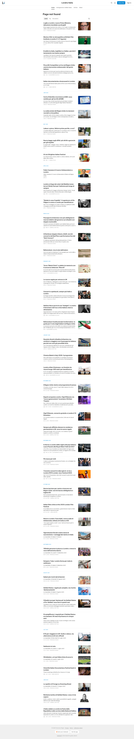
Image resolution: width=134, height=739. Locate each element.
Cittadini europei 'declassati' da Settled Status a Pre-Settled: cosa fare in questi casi (59, 601)
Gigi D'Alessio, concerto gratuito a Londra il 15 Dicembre (59, 414)
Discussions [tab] (55, 18)
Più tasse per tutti (49, 459)
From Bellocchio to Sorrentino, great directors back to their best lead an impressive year (59, 509)
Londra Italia (52, 160)
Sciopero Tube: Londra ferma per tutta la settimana (57, 562)
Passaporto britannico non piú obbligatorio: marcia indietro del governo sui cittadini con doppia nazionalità (59, 220)
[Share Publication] (114, 2)
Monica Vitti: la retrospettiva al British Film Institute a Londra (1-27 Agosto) (58, 38)
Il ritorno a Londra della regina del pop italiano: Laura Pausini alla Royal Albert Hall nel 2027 (59, 446)
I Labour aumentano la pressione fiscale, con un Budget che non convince (59, 461)
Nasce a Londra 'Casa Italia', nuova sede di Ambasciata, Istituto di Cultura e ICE (58, 520)
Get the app (74, 732)
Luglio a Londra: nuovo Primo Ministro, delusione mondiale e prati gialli (57, 24)
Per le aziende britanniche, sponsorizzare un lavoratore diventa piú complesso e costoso (58, 495)
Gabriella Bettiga (54, 227)
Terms (71, 728)
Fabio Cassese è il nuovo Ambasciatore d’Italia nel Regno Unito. (58, 175)
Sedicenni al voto (49, 646)
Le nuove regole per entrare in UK (55, 279)
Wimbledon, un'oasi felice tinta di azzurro (58, 657)
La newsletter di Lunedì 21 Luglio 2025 (53, 648)
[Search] (111, 2)
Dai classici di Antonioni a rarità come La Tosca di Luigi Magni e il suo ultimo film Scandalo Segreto (59, 42)
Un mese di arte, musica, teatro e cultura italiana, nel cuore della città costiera (59, 157)
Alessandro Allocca (54, 74)
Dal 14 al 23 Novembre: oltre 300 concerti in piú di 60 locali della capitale (59, 475)
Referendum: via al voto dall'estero (55, 250)
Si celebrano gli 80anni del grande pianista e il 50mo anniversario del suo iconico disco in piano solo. (57, 241)
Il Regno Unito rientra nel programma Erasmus (59, 385)
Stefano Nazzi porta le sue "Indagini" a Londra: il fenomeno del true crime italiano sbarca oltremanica (59, 308)
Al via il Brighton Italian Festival (54, 154)
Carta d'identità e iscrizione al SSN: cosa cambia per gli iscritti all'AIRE (57, 98)
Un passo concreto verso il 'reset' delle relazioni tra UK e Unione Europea (58, 387)
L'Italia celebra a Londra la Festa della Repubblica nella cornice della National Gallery (59, 710)
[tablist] (51, 18)
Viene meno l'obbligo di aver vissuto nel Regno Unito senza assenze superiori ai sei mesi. (59, 621)
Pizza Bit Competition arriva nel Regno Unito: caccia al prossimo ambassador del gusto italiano (59, 67)
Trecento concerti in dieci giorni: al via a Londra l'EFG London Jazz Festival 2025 (57, 472)
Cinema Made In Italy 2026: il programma (58, 355)
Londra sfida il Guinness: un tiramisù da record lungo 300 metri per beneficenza (57, 368)
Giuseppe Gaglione (51, 58)
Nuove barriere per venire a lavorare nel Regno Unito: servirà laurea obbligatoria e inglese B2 (58, 490)
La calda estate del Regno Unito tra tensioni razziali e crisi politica (58, 112)
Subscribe (121, 3)
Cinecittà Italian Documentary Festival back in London (59, 669)
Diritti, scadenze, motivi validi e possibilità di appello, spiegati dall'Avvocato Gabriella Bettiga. (59, 699)
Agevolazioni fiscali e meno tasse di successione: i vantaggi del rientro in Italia (58, 534)
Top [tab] (50, 18)
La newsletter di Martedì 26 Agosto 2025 (54, 579)
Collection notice (78, 728)
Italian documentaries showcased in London (59, 81)
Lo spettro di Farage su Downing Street (57, 684)
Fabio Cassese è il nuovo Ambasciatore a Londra (58, 171)
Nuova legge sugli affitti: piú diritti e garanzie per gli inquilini (59, 141)
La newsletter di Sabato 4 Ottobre (52, 537)
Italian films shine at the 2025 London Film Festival (58, 506)
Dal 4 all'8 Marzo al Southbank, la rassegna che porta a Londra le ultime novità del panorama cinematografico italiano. (58, 358)
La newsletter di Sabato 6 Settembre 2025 (54, 565)
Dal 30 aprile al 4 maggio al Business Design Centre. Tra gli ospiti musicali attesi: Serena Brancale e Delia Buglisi (59, 191)
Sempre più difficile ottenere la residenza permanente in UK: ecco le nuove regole (58, 428)
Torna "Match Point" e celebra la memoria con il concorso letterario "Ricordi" (59, 266)
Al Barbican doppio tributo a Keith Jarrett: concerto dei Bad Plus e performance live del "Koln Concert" (59, 236)
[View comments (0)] (55, 33)
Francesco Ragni (51, 30)
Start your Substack (63, 732)
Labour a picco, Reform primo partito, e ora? (59, 128)
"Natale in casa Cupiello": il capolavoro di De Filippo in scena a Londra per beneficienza (59, 201)
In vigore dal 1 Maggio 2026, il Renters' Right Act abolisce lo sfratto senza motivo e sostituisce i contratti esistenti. (59, 145)
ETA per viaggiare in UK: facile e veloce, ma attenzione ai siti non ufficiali (58, 635)
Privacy (67, 728)
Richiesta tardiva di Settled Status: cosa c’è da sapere (59, 696)
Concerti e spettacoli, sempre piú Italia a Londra (57, 292)
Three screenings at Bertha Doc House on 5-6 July (56, 672)
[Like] (44, 47)
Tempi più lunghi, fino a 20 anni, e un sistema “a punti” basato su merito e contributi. (58, 432)
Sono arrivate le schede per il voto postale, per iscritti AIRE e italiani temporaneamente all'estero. (59, 253)
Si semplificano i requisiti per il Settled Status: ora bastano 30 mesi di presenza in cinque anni (59, 616)
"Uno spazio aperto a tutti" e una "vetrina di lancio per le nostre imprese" (58, 523)
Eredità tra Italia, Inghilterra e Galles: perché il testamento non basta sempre (59, 52)
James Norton (52, 87)
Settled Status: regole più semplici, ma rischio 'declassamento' (59, 589)
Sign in (129, 3)
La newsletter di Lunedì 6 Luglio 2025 (53, 659)
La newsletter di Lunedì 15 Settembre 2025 (54, 553)
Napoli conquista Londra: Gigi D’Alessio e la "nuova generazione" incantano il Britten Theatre (58, 399)
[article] (67, 27)
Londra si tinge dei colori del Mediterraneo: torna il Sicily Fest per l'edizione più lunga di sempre (58, 186)
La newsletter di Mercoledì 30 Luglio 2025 (54, 638)
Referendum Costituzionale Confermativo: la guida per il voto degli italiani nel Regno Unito (59, 323)
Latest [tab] (46, 18)
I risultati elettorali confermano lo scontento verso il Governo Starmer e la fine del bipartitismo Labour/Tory (59, 131)
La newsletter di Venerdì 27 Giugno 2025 (54, 686)
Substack (59, 735)
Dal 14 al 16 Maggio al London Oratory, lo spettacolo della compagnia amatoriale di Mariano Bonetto (59, 205)
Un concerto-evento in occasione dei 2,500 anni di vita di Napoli (58, 418)
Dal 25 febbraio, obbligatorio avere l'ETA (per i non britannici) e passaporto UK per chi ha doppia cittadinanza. (59, 282)
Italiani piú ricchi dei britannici (54, 577)
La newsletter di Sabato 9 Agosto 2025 (53, 592)
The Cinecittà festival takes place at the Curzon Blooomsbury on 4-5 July (59, 84)
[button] (52, 7)
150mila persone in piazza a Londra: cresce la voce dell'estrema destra (59, 549)
